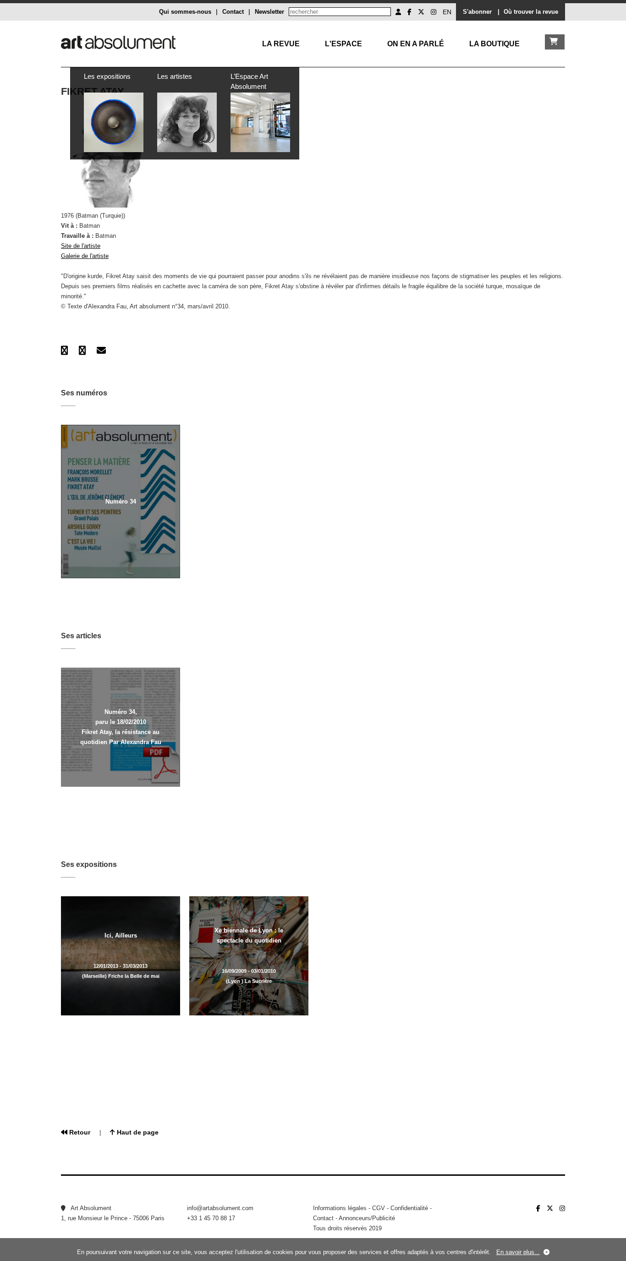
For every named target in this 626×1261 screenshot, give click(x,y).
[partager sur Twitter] (82, 350)
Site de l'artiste (80, 245)
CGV (378, 1208)
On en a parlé (415, 44)
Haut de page (137, 1132)
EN (447, 12)
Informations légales (340, 1208)
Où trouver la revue (531, 11)
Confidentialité (409, 1208)
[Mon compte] (398, 12)
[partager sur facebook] (64, 350)
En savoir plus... (518, 1252)
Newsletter (269, 11)
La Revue (281, 44)
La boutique (494, 44)
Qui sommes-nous (185, 11)
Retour (78, 1132)
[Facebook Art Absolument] (409, 12)
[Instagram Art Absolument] (433, 12)
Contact (233, 11)
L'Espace (343, 44)
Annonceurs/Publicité (367, 1218)
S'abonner (477, 11)
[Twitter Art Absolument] (421, 12)
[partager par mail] (101, 350)
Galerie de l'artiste (85, 255)
